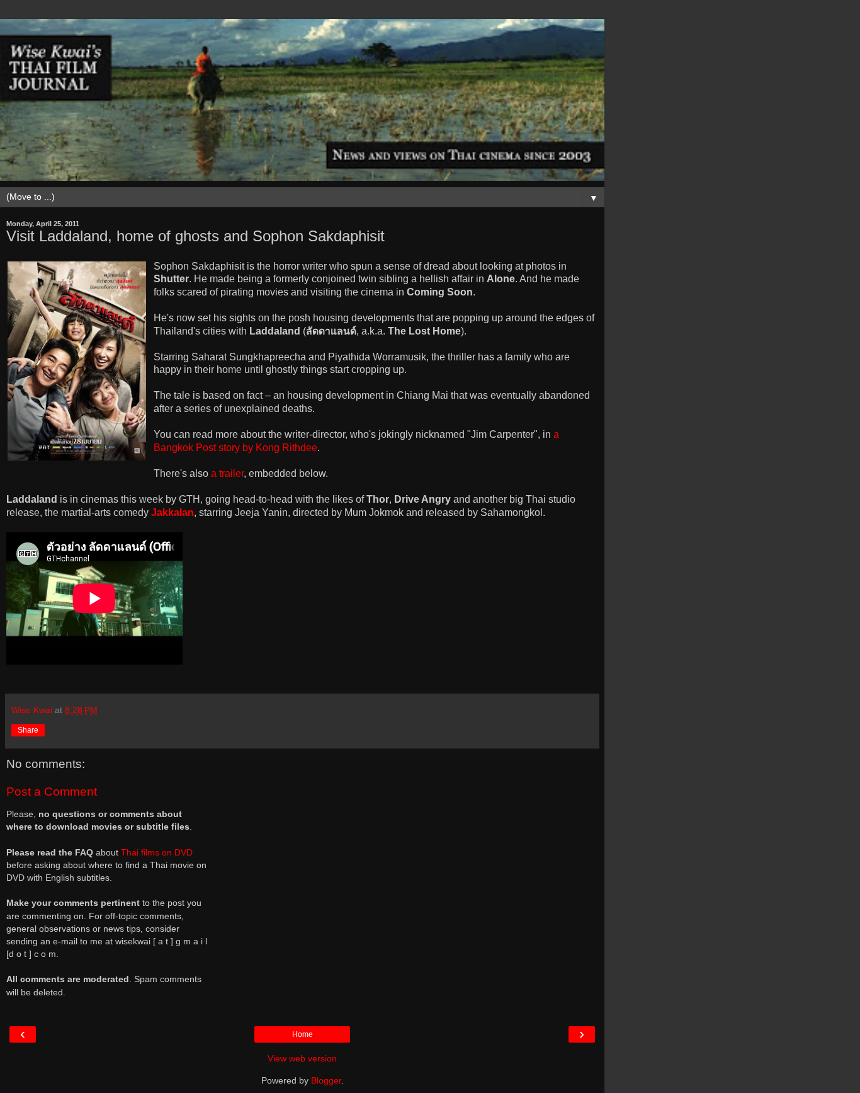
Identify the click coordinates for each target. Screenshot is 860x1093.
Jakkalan (172, 512)
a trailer (227, 473)
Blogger (326, 1080)
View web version (302, 1058)
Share (28, 730)
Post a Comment (51, 791)
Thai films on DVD (157, 852)
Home (302, 1034)
